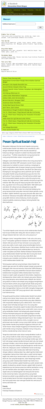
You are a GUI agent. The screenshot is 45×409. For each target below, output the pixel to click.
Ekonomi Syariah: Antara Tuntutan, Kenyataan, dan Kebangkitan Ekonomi (22, 90)
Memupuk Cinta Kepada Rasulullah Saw (15, 84)
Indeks (4, 136)
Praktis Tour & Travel (8, 34)
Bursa (24, 10)
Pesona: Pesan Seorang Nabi (12, 78)
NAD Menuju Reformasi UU (11, 93)
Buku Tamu (10, 12)
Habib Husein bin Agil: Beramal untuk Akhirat (16, 118)
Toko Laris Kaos (6, 62)
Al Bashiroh (17, 10)
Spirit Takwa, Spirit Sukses (11, 107)
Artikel (15, 136)
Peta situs (38, 10)
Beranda (9, 10)
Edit (42, 139)
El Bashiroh (5, 69)
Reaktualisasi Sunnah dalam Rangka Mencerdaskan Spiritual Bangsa (21, 81)
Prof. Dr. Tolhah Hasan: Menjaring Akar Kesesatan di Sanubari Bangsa (22, 115)
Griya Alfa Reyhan (7, 48)
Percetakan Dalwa (6, 55)
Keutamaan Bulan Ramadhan (12, 103)
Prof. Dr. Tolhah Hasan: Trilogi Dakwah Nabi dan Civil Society (21, 112)
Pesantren (31, 10)
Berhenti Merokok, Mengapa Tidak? (14, 100)
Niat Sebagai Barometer (10, 127)
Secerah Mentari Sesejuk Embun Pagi (14, 87)
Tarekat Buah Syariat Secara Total (13, 105)
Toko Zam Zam (5, 41)
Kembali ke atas (39, 394)
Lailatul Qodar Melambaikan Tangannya (15, 95)
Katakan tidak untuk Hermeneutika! (14, 98)
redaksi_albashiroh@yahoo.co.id (24, 404)
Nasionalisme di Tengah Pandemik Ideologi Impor (18, 110)
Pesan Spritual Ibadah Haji (11, 130)
